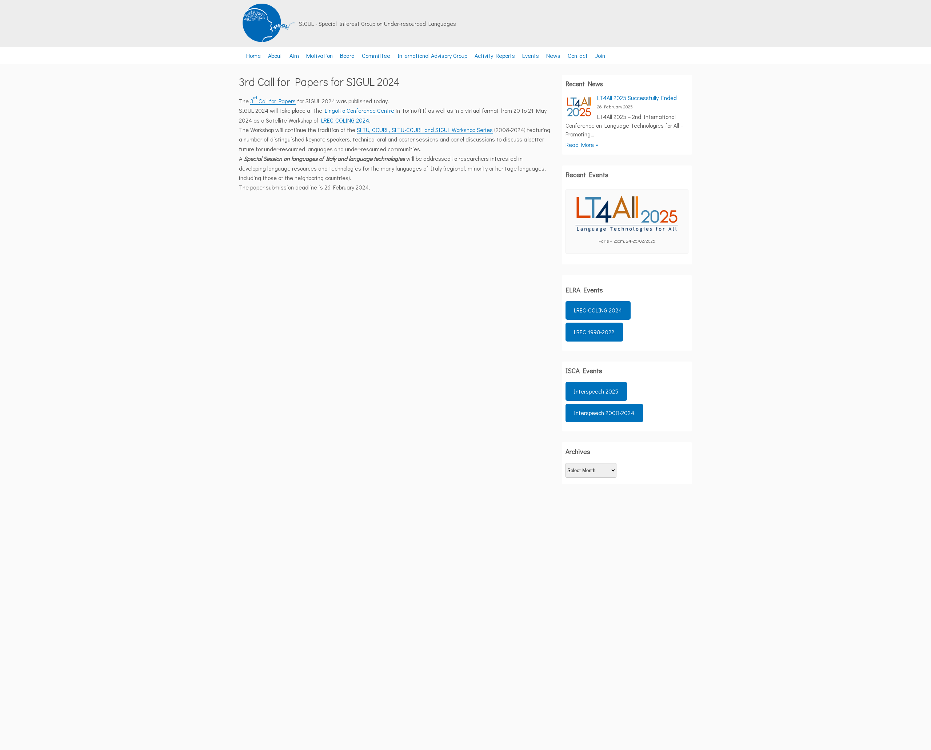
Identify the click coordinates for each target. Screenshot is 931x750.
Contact (578, 55)
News (553, 55)
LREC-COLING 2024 (345, 120)
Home (253, 55)
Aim (294, 55)
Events (530, 55)
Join (600, 55)
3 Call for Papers (273, 101)
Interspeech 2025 (596, 391)
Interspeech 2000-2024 (604, 412)
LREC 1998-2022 (594, 332)
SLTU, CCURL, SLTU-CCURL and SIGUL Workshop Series (425, 129)
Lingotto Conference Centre (359, 110)
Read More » (582, 144)
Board (347, 55)
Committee (376, 55)
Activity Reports (495, 55)
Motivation (319, 55)
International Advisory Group (432, 55)
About (275, 55)
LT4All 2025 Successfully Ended (637, 97)
